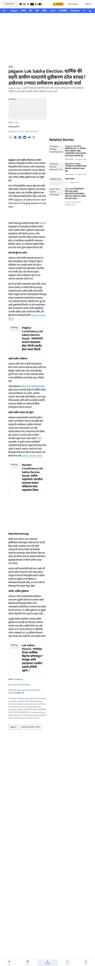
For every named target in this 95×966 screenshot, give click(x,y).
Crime (52, 10)
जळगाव (43, 223)
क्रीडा (44, 10)
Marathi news (23, 698)
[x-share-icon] (15, 138)
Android (29, 718)
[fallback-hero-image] (56, 149)
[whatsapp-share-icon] (11, 138)
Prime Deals (73, 4)
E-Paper (27, 964)
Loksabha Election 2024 (30, 727)
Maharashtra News (27, 701)
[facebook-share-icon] (20, 138)
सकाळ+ (86, 964)
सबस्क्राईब (59, 4)
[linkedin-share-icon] (24, 138)
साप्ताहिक (63, 10)
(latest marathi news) (32, 456)
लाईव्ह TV (67, 964)
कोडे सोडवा (26, 684)
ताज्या (23, 10)
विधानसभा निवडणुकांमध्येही (33, 386)
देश (30, 10)
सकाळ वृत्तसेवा (13, 127)
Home (9, 964)
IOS (37, 718)
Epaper (14, 10)
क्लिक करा (20, 693)
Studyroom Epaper (79, 10)
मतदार (38, 438)
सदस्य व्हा (19, 679)
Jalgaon (13, 727)
